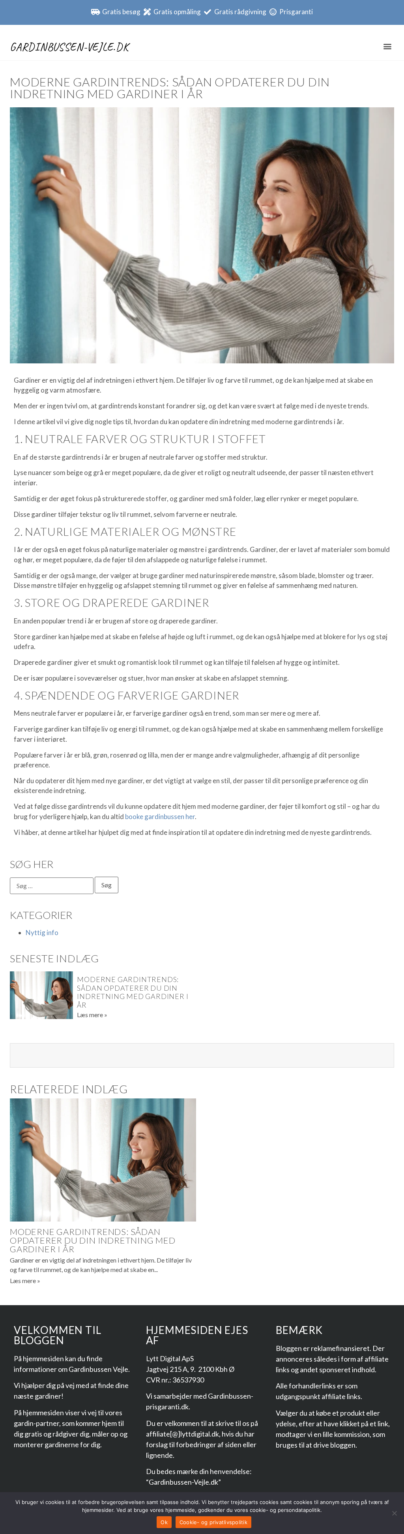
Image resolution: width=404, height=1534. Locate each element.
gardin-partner (36, 1423)
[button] (387, 45)
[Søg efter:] (52, 885)
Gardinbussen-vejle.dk (69, 47)
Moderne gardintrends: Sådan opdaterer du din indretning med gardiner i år (132, 992)
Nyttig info (42, 932)
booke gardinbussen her (160, 816)
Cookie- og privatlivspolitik (213, 1522)
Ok (164, 1522)
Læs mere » (92, 1014)
